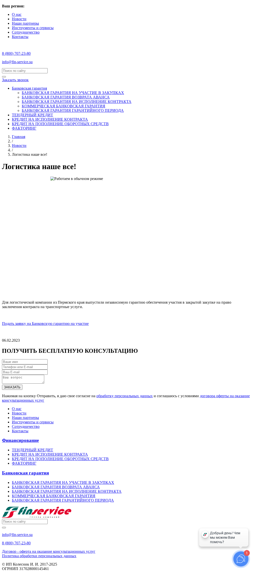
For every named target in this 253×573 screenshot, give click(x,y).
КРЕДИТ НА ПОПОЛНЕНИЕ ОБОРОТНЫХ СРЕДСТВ (60, 124)
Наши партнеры (25, 23)
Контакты (20, 37)
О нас (16, 14)
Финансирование (20, 440)
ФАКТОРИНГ (24, 128)
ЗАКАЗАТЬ (12, 387)
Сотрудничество (26, 32)
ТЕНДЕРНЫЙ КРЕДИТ (32, 115)
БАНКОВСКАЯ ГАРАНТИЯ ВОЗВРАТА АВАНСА (66, 97)
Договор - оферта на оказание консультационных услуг (48, 551)
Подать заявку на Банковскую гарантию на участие (45, 323)
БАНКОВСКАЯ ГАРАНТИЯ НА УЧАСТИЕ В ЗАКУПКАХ (73, 93)
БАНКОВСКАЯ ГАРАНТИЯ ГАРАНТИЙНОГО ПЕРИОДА (73, 110)
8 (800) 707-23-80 (16, 53)
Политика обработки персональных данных (39, 556)
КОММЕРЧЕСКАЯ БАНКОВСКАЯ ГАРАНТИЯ (63, 106)
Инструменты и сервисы (33, 28)
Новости (19, 19)
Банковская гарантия (29, 88)
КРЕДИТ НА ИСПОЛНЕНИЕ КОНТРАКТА (50, 119)
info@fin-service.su (17, 62)
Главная (18, 137)
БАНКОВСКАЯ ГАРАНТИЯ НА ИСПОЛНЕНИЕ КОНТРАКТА (76, 101)
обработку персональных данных (124, 396)
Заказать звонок (15, 80)
